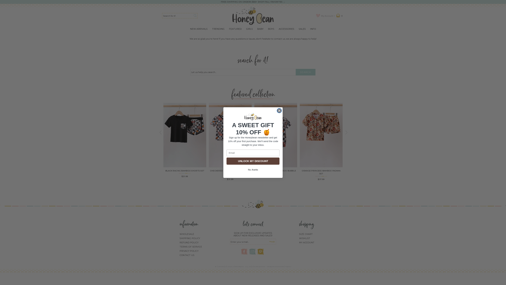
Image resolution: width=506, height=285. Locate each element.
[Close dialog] (279, 110)
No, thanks (253, 170)
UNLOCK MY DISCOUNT (253, 161)
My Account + (328, 16)
